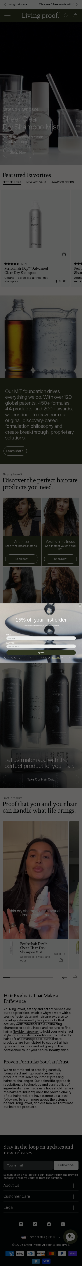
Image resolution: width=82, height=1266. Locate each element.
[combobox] (40, 646)
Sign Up (41, 652)
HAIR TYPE (10, 643)
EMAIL (8, 635)
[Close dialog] (80, 605)
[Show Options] (74, 646)
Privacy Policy (56, 658)
